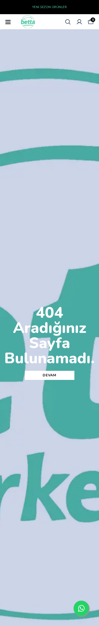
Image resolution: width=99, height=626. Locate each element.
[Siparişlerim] (79, 22)
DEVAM (49, 375)
